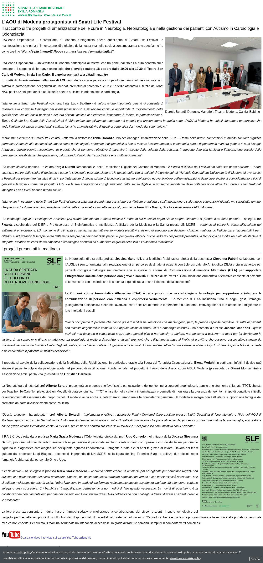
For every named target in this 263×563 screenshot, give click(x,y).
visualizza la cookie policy (185, 558)
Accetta (255, 558)
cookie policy (23, 552)
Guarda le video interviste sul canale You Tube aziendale (55, 537)
